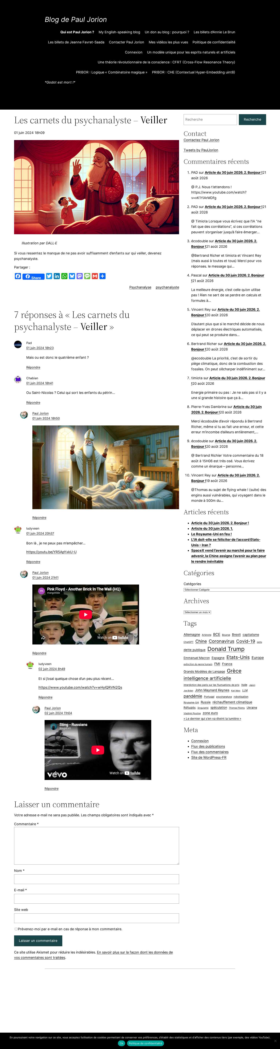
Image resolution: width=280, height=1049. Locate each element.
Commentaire (26, 824)
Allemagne (192, 634)
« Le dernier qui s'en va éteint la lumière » (212, 718)
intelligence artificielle (207, 678)
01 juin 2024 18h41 (39, 383)
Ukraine (252, 707)
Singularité (203, 708)
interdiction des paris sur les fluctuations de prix (211, 684)
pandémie (193, 696)
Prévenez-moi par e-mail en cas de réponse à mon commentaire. (70, 929)
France (227, 664)
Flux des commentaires (210, 752)
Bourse (226, 634)
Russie (206, 702)
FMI (217, 664)
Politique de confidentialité (145, 1043)
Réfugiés (190, 707)
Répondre (33, 367)
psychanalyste (167, 287)
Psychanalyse (140, 287)
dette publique (195, 650)
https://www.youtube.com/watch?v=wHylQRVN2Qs (80, 687)
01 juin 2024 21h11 (45, 577)
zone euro (210, 713)
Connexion (200, 741)
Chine (201, 641)
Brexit (236, 634)
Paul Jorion (40, 413)
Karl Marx (235, 690)
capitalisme (251, 634)
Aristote (206, 634)
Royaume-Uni (191, 702)
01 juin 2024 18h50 (46, 418)
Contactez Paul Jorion (201, 140)
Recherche (252, 119)
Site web (21, 910)
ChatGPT (189, 641)
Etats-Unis (238, 657)
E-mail (20, 890)
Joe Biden (188, 690)
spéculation (218, 707)
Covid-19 (245, 641)
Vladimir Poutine (192, 713)
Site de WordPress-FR (208, 757)
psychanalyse (224, 696)
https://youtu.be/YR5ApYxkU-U (51, 552)
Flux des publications (208, 746)
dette (259, 642)
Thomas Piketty (237, 708)
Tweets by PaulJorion (201, 150)
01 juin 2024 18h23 (40, 348)
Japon (252, 685)
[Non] (275, 1041)
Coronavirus (221, 641)
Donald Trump (226, 649)
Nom (19, 871)
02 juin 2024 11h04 (58, 713)
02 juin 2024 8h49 (51, 669)
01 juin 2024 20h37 (40, 533)
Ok (121, 1043)
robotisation (241, 696)
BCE (216, 634)
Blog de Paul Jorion (76, 19)
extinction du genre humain (198, 664)
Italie (244, 684)
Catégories (192, 584)
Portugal (209, 696)
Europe (258, 657)
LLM (245, 690)
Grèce (234, 671)
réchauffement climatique (232, 702)
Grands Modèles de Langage (204, 671)
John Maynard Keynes (212, 690)
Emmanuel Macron (197, 658)
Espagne (218, 658)
